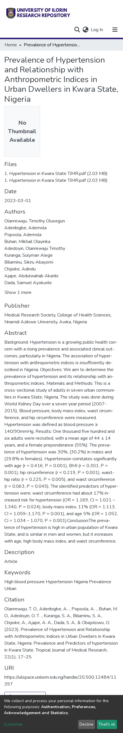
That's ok (106, 724)
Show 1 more (18, 292)
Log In (97, 30)
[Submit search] (77, 29)
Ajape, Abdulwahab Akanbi (31, 276)
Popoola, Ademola (22, 235)
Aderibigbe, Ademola (25, 228)
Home (11, 45)
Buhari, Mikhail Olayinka (27, 241)
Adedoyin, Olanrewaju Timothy (34, 248)
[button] (85, 29)
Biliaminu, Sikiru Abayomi (28, 262)
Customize (13, 724)
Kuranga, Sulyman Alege (28, 255)
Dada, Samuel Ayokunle (28, 283)
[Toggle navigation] (115, 29)
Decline (86, 724)
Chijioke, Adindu (20, 269)
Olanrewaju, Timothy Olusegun (34, 221)
